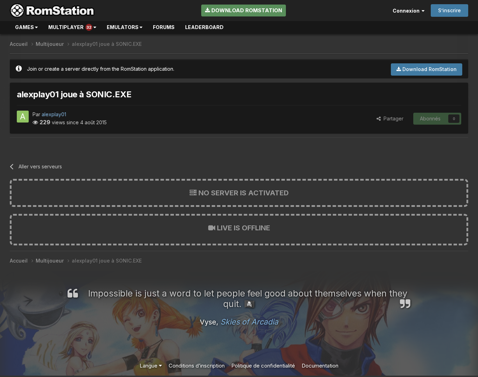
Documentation (320, 365)
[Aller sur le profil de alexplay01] (23, 117)
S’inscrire (449, 10)
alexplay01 (54, 114)
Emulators (123, 27)
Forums (164, 27)
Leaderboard (204, 27)
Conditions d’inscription (197, 365)
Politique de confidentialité (263, 365)
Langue (149, 365)
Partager (392, 118)
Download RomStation (246, 10)
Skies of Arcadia (249, 321)
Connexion (407, 11)
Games (25, 27)
